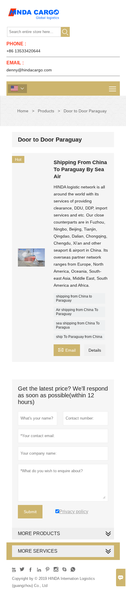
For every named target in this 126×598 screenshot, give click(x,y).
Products (46, 111)
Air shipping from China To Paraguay (77, 312)
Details (94, 350)
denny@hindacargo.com (29, 70)
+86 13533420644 (23, 51)
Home (22, 111)
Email (67, 349)
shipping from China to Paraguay (74, 298)
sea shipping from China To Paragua (78, 325)
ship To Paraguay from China (79, 337)
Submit (30, 511)
